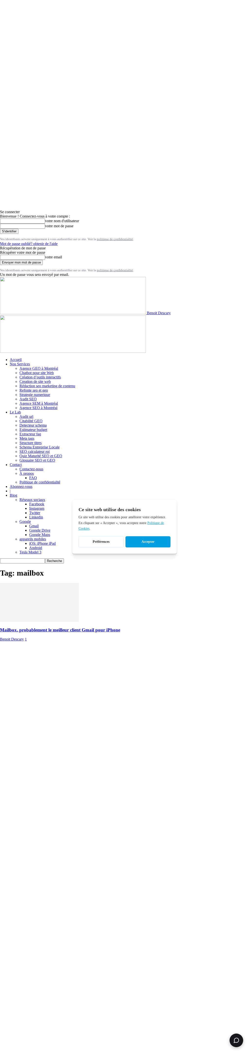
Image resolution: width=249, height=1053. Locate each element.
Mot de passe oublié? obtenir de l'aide (29, 244)
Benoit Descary (12, 639)
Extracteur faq (30, 434)
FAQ (33, 478)
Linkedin (36, 517)
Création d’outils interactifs (40, 377)
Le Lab (15, 412)
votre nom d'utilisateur (62, 221)
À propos (26, 473)
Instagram (36, 508)
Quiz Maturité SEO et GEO (40, 456)
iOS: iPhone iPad (42, 543)
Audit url (26, 416)
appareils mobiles (32, 539)
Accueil (16, 360)
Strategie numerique (34, 395)
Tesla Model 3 (30, 552)
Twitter (34, 513)
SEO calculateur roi (34, 451)
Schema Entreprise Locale (39, 447)
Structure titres (30, 443)
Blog (13, 495)
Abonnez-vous (21, 486)
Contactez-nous (31, 469)
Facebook (36, 504)
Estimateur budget (33, 430)
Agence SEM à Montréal (38, 403)
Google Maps (39, 535)
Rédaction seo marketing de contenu (47, 386)
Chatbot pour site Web (36, 373)
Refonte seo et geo (33, 390)
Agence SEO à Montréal (38, 408)
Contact (16, 465)
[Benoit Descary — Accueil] (73, 351)
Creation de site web (35, 381)
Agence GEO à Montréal (38, 368)
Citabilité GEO (31, 421)
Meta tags (26, 438)
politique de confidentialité (115, 239)
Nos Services (20, 364)
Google (25, 521)
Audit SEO (28, 399)
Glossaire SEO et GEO (37, 460)
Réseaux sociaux (32, 500)
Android (35, 548)
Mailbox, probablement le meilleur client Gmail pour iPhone (60, 629)
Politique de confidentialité (39, 482)
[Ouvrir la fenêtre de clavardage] (236, 1040)
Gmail (34, 526)
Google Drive (39, 530)
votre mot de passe (59, 226)
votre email (53, 257)
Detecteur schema (33, 425)
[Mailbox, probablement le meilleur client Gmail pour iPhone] (39, 620)
